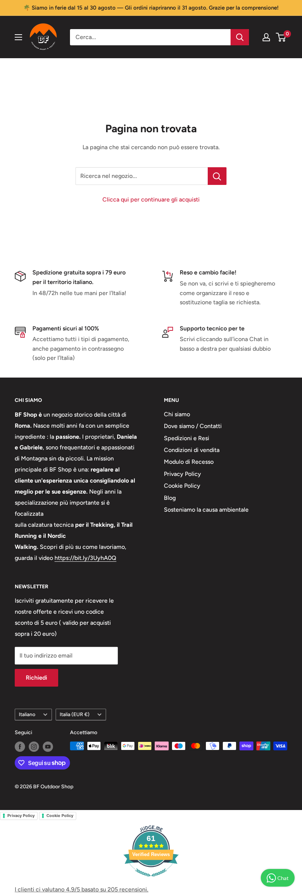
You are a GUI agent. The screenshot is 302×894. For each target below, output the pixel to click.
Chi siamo (177, 414)
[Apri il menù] (18, 37)
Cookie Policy (182, 485)
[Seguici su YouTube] (48, 747)
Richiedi (36, 677)
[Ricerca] (240, 37)
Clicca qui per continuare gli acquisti (151, 199)
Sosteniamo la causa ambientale (206, 509)
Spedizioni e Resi (186, 438)
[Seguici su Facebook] (20, 747)
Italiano (27, 714)
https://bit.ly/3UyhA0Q (85, 557)
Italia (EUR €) (74, 714)
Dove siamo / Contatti (193, 426)
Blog (170, 497)
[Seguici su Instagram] (34, 747)
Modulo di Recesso (189, 461)
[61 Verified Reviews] (151, 880)
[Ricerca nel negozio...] (217, 176)
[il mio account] (266, 37)
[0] (281, 37)
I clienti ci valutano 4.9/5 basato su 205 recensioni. (81, 889)
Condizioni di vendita (192, 449)
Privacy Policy (182, 473)
